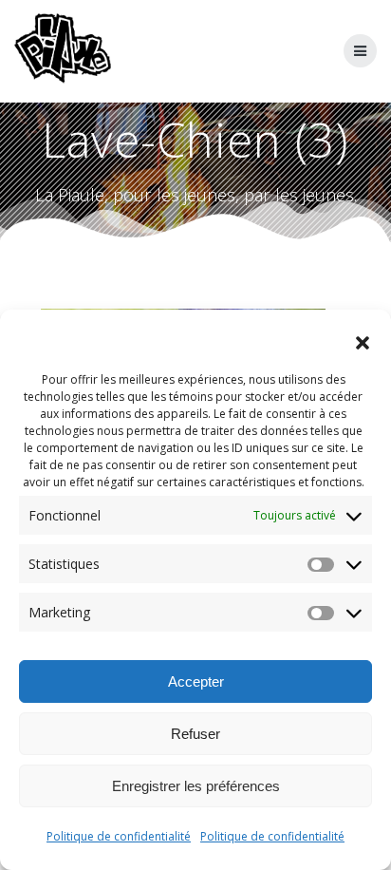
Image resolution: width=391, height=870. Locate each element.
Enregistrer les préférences (196, 786)
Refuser (195, 734)
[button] (362, 342)
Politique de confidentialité (119, 836)
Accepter (196, 681)
